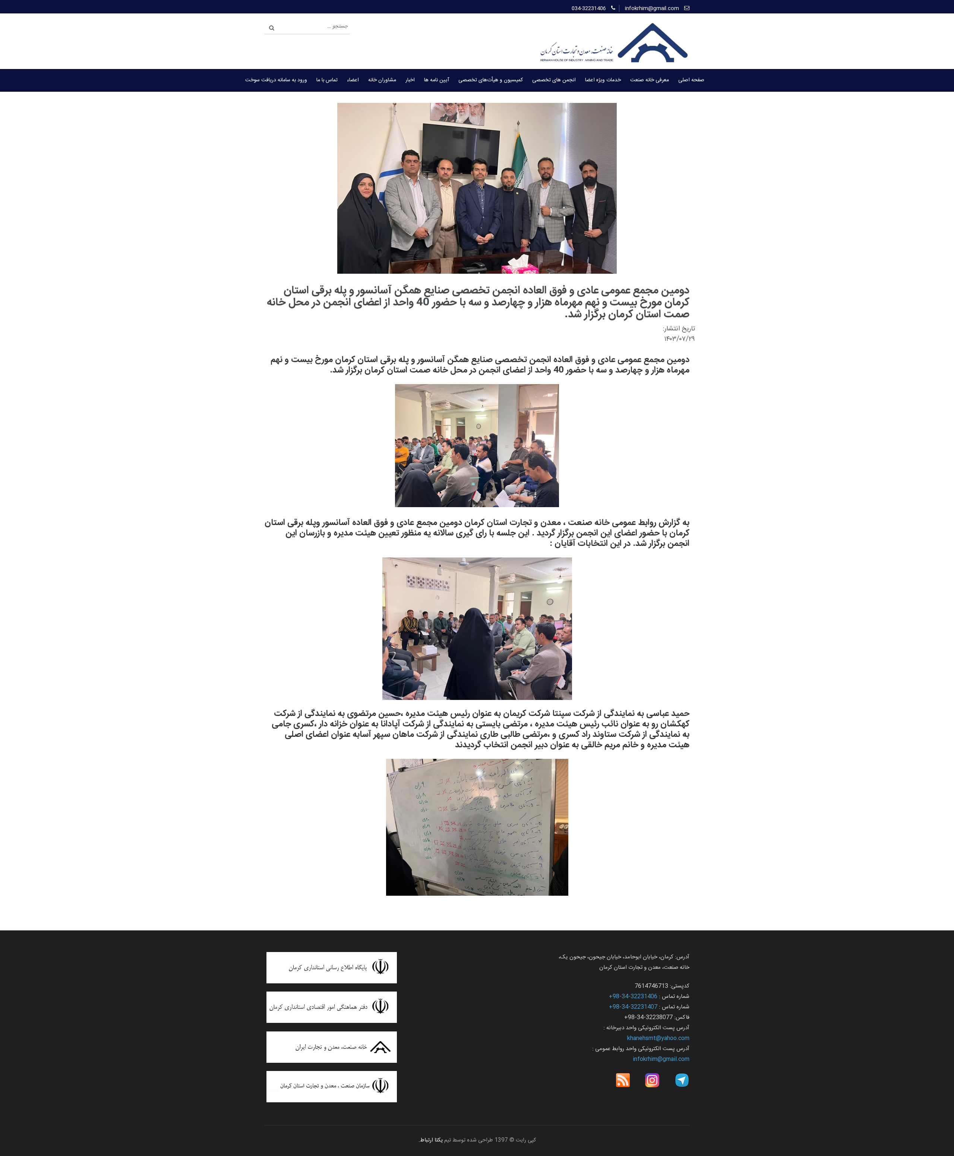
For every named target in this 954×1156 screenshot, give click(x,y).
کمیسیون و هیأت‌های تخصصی (490, 80)
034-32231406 (589, 8)
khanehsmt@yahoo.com (658, 1038)
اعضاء (353, 80)
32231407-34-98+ (633, 1007)
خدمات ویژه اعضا (603, 80)
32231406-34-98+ (633, 996)
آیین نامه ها (436, 80)
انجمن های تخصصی (554, 80)
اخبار (410, 80)
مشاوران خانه (382, 80)
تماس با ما (327, 80)
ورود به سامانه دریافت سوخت (276, 80)
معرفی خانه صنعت (649, 80)
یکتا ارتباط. (430, 1140)
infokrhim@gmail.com (652, 8)
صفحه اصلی (691, 80)
